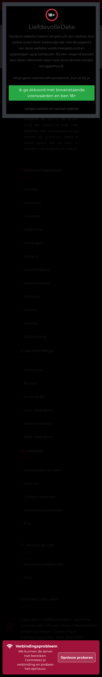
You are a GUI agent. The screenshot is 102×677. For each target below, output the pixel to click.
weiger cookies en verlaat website (52, 109)
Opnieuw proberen (77, 657)
